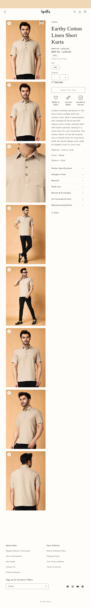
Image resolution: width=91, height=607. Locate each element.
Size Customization (14, 556)
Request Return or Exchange (18, 551)
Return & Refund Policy (56, 551)
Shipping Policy (53, 556)
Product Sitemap (13, 572)
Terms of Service (54, 567)
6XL (55, 67)
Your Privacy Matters (55, 562)
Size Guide (10, 562)
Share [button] (56, 213)
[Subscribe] (45, 586)
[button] (5, 11)
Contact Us (10, 567)
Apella (48, 601)
